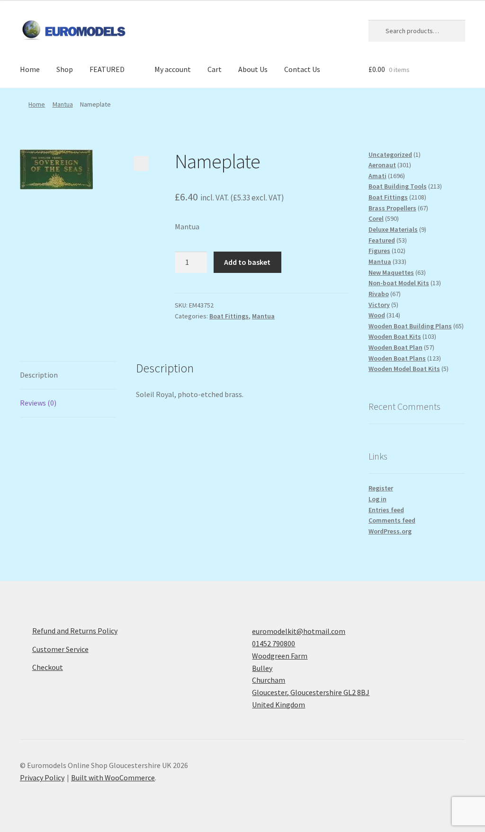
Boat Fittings (229, 316)
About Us (253, 69)
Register (380, 488)
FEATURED (107, 69)
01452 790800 (273, 643)
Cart (214, 69)
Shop (64, 69)
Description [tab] (39, 375)
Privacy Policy (42, 777)
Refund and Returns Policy (74, 630)
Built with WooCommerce (113, 777)
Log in (377, 499)
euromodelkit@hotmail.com (298, 631)
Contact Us (302, 69)
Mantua (63, 104)
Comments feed (391, 520)
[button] (141, 163)
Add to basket (247, 262)
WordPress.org (390, 531)
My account (172, 69)
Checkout (47, 667)
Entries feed (386, 510)
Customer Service (60, 649)
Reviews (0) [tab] (38, 402)
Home (30, 69)
